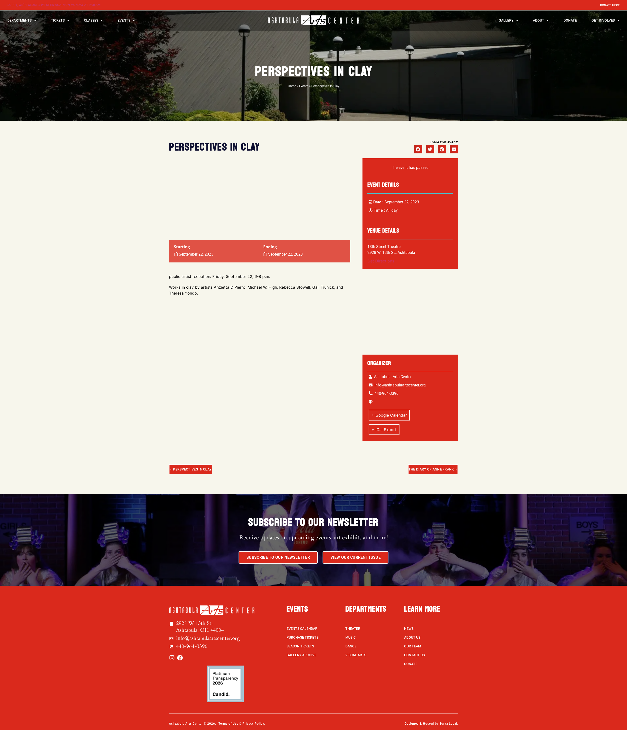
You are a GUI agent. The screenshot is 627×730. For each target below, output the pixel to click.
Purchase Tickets (302, 637)
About (538, 20)
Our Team (412, 646)
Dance (350, 646)
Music (350, 637)
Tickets (58, 20)
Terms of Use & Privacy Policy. (241, 723)
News (408, 629)
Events (124, 20)
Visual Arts (355, 655)
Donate (570, 20)
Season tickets (300, 646)
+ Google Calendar (389, 415)
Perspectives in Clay (192, 469)
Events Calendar (302, 629)
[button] (418, 149)
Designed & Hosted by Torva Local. (431, 723)
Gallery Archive (301, 655)
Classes (91, 20)
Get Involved (603, 20)
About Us (412, 637)
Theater (352, 629)
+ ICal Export (384, 429)
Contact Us (414, 655)
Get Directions (380, 261)
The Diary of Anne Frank (431, 469)
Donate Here (610, 5)
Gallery (506, 20)
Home (292, 86)
